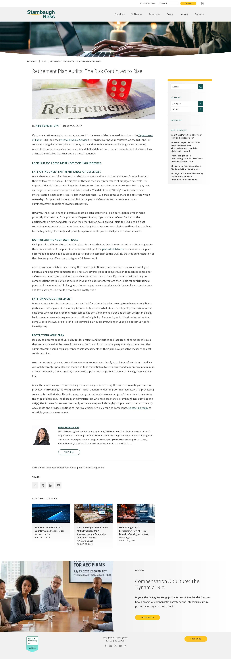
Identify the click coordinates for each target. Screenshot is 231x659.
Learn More (147, 617)
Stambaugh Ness (41, 14)
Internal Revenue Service (73, 139)
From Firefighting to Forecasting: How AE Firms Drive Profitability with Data (187, 158)
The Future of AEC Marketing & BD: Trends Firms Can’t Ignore (186, 167)
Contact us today (138, 407)
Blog (43, 61)
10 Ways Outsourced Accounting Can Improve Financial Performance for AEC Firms (187, 176)
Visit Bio (69, 452)
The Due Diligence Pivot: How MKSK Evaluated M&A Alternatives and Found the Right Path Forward (185, 146)
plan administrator (113, 249)
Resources (32, 61)
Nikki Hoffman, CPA (47, 125)
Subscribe (195, 639)
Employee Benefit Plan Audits (61, 467)
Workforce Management (91, 467)
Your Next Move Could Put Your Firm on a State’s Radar (186, 136)
